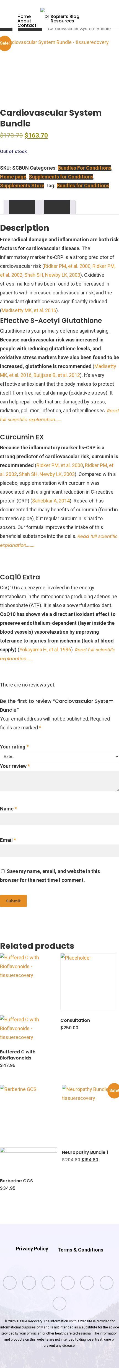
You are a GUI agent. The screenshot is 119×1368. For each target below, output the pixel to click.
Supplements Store (22, 185)
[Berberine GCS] (28, 1128)
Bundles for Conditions (83, 185)
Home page (30, 28)
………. (30, 545)
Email (8, 840)
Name (8, 809)
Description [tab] (22, 207)
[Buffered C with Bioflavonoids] (28, 997)
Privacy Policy (32, 1249)
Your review (15, 766)
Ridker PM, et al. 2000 (67, 266)
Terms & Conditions (80, 1250)
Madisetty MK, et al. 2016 (29, 310)
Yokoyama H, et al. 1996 (45, 649)
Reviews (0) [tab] (57, 207)
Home (6, 28)
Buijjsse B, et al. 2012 (56, 375)
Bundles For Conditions (84, 168)
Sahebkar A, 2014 (51, 501)
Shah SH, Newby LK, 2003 (52, 275)
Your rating (14, 747)
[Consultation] (88, 981)
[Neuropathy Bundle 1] (90, 1113)
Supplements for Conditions (61, 177)
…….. (58, 419)
